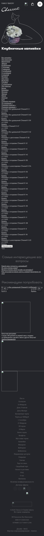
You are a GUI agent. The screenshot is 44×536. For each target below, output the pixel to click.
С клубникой (6, 71)
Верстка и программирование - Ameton (22, 531)
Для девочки (6, 86)
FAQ (22, 472)
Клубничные (6, 65)
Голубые (5, 82)
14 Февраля (22, 405)
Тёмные (4, 94)
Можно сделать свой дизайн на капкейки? (17, 270)
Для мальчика (7, 60)
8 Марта (22, 429)
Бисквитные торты (22, 414)
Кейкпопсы (22, 451)
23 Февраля (22, 423)
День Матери (22, 411)
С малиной (6, 69)
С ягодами (5, 67)
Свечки (22, 460)
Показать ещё (7, 246)
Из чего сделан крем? (10, 268)
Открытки (22, 457)
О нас (22, 476)
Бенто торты (22, 432)
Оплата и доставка (22, 469)
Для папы (5, 79)
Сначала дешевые (8, 101)
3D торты (22, 426)
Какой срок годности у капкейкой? (14, 266)
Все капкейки (6, 58)
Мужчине (5, 81)
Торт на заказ (22, 463)
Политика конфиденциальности (22, 482)
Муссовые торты (22, 438)
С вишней (5, 75)
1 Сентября (22, 420)
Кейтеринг (22, 448)
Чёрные (4, 63)
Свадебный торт (22, 466)
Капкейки (5, 90)
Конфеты (22, 435)
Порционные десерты (22, 454)
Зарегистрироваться (8, 339)
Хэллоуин (22, 401)
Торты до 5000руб (22, 417)
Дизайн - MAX (22, 529)
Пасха (22, 398)
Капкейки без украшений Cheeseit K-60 (16, 287)
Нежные (4, 98)
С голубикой (6, 73)
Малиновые (6, 62)
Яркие (4, 96)
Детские (4, 92)
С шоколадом (7, 84)
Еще (3, 100)
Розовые (5, 77)
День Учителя (22, 408)
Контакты (22, 479)
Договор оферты (22, 485)
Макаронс (22, 445)
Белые (4, 88)
